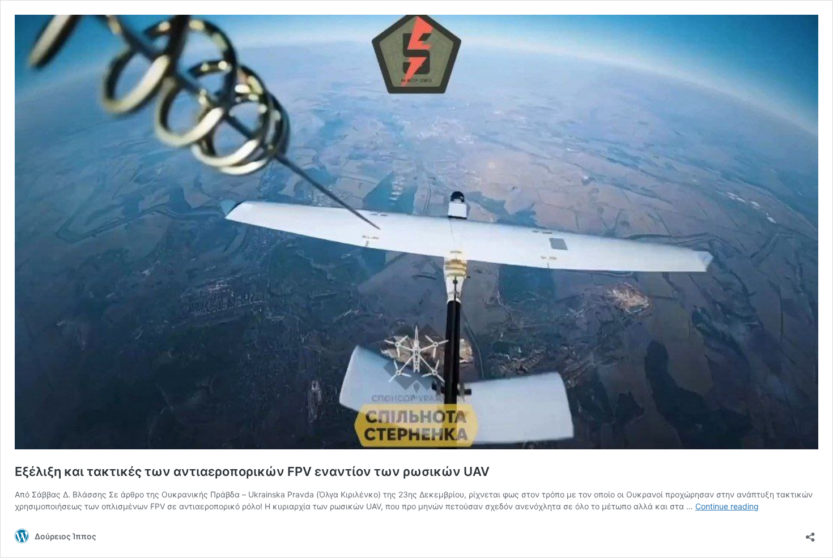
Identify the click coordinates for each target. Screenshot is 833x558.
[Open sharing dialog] (810, 533)
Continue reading (727, 506)
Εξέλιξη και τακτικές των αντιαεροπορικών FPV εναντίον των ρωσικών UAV (252, 471)
